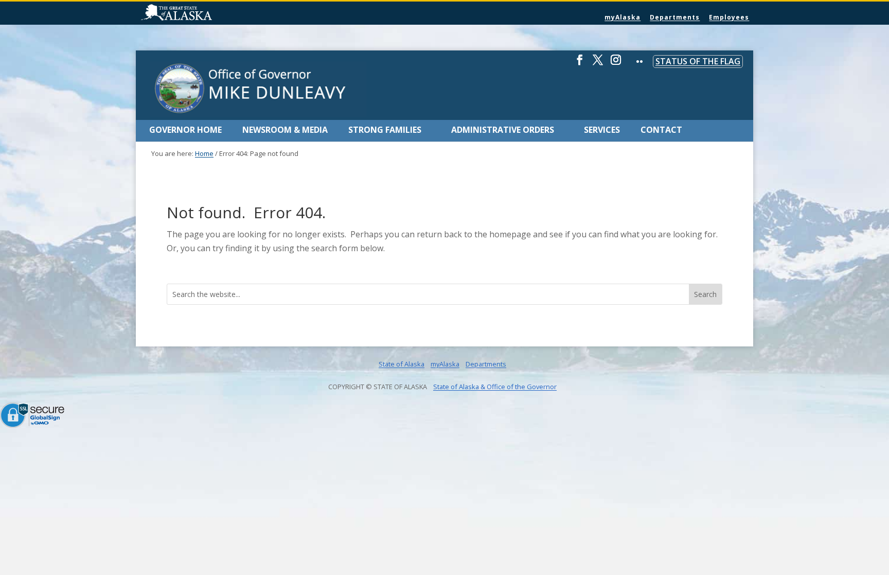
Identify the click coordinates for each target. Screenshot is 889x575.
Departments (675, 17)
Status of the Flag (697, 61)
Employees (729, 17)
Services (602, 129)
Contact (661, 129)
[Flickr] (639, 69)
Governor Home (185, 129)
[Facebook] (580, 64)
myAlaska (622, 17)
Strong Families (384, 129)
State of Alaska (202, 13)
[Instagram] (616, 64)
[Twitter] (598, 64)
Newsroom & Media (285, 129)
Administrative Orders (502, 129)
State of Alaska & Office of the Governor (495, 386)
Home (204, 153)
